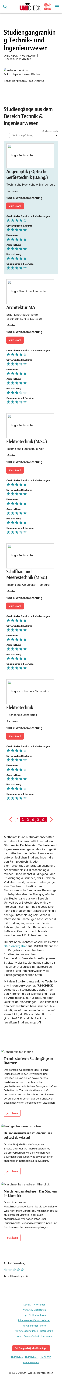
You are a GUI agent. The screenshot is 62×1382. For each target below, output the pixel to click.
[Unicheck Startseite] (30, 7)
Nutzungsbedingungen (26, 1331)
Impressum (46, 1336)
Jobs (18, 1336)
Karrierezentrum (31, 1362)
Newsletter (39, 1304)
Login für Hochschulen (34, 1315)
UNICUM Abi (31, 1357)
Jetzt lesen (12, 1113)
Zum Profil (15, 206)
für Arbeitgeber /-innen (34, 1325)
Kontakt (27, 1304)
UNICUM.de (17, 1357)
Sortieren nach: (50, 131)
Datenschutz (47, 1331)
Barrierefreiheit (31, 1336)
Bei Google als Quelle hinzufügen (31, 1348)
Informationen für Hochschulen (34, 1320)
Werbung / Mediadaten (34, 1310)
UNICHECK (45, 1357)
